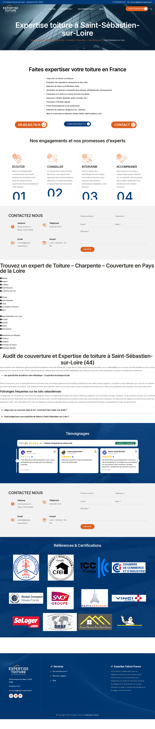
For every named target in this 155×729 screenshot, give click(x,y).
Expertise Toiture (92, 715)
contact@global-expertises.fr (141, 2)
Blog (101, 9)
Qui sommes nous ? (60, 671)
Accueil (52, 9)
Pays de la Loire (95, 40)
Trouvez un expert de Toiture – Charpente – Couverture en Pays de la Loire (77, 268)
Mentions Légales (59, 676)
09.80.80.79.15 (120, 2)
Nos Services (66, 9)
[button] (137, 460)
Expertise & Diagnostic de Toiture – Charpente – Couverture (62, 40)
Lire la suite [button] (23, 470)
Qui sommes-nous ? (86, 9)
